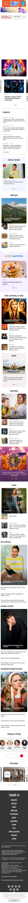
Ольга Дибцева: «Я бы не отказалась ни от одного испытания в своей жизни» (13, 663)
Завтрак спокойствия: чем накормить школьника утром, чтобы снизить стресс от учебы (13, 138)
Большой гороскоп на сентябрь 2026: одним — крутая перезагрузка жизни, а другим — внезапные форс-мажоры (14, 473)
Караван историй (7, 606)
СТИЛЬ (14, 825)
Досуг (14, 355)
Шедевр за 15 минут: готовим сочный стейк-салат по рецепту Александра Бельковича (16, 237)
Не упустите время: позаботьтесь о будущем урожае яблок (17, 245)
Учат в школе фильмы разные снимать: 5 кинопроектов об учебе (13, 320)
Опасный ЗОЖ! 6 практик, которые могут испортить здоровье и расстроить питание (17, 432)
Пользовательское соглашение (9, 876)
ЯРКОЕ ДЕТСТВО (14, 832)
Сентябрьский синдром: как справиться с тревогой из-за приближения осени (15, 441)
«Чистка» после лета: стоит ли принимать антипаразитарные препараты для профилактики (16, 423)
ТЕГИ (14, 828)
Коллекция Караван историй (11, 669)
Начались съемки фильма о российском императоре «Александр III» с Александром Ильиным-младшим (18, 338)
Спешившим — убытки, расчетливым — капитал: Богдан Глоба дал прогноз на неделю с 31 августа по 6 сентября (12, 147)
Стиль (14, 485)
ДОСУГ (14, 818)
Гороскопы (14, 449)
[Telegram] (17, 889)
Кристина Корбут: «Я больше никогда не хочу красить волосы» (13, 582)
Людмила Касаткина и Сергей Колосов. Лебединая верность (13, 715)
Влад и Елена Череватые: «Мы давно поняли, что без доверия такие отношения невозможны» (13, 652)
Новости (11, 242)
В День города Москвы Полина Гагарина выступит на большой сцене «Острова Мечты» (13, 379)
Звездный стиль (13, 523)
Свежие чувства (12, 516)
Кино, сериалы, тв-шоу (14, 295)
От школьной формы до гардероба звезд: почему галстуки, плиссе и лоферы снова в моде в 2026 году (13, 601)
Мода (10, 532)
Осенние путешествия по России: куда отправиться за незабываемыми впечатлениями (12, 219)
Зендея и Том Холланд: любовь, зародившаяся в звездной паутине (12, 594)
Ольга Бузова (17, 747)
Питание (11, 429)
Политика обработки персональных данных (12, 880)
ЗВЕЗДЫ (14, 803)
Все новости (6, 152)
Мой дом (14, 195)
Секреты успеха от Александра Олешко (10, 658)
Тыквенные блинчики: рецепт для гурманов (12, 283)
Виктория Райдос (25, 748)
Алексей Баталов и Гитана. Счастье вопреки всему (13, 721)
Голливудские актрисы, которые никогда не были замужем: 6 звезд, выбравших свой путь (17, 328)
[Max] (19, 886)
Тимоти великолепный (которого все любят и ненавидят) (13, 646)
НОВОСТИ (14, 800)
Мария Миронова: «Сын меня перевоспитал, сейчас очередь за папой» (13, 726)
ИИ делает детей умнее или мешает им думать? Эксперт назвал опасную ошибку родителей (17, 227)
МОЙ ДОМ (14, 810)
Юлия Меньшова (10, 748)
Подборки (11, 324)
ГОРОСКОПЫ (14, 814)
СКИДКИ (14, 835)
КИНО (14, 807)
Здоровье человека (14, 438)
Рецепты (4, 279)
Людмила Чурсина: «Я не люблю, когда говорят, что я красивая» (14, 709)
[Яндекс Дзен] (14, 889)
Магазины (14, 763)
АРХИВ (14, 839)
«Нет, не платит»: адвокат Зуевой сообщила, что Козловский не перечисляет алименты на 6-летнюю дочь (14, 129)
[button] (25, 778)
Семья (10, 224)
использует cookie (21, 894)
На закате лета (7, 510)
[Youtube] (16, 886)
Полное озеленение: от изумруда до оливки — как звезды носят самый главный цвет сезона (17, 526)
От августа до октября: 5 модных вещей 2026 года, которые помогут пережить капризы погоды (17, 535)
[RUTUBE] (10, 889)
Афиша (5, 376)
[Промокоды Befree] (14, 774)
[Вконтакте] (9, 886)
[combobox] (12, 755)
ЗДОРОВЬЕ (14, 821)
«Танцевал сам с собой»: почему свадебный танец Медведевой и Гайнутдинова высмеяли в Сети (14, 120)
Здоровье (14, 390)
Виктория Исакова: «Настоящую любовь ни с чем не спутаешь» (13, 588)
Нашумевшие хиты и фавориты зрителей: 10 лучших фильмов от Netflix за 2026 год (17, 348)
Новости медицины (13, 419)
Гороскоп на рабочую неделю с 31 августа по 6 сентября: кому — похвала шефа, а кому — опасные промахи (13, 72)
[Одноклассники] (12, 886)
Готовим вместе (13, 233)
